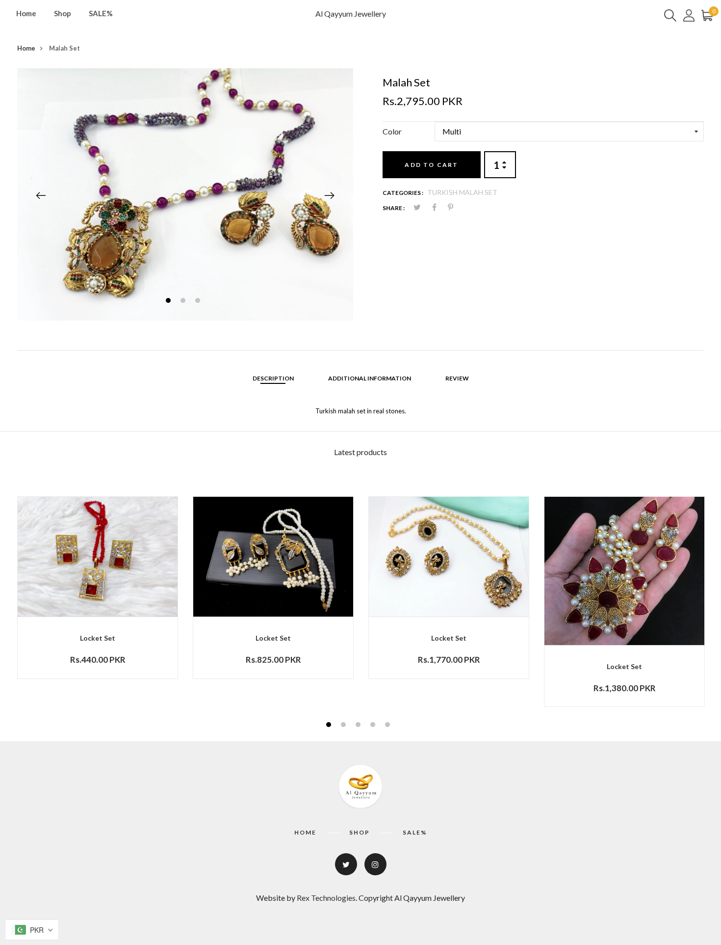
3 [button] (199, 301)
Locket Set (97, 638)
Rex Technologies (326, 897)
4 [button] (374, 726)
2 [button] (184, 301)
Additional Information (369, 378)
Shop (62, 13)
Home (26, 13)
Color (392, 131)
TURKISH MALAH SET (462, 192)
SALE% (101, 13)
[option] (185, 194)
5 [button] (388, 726)
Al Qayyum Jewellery (350, 13)
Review (457, 378)
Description (273, 378)
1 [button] (169, 301)
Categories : (403, 192)
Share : (394, 208)
